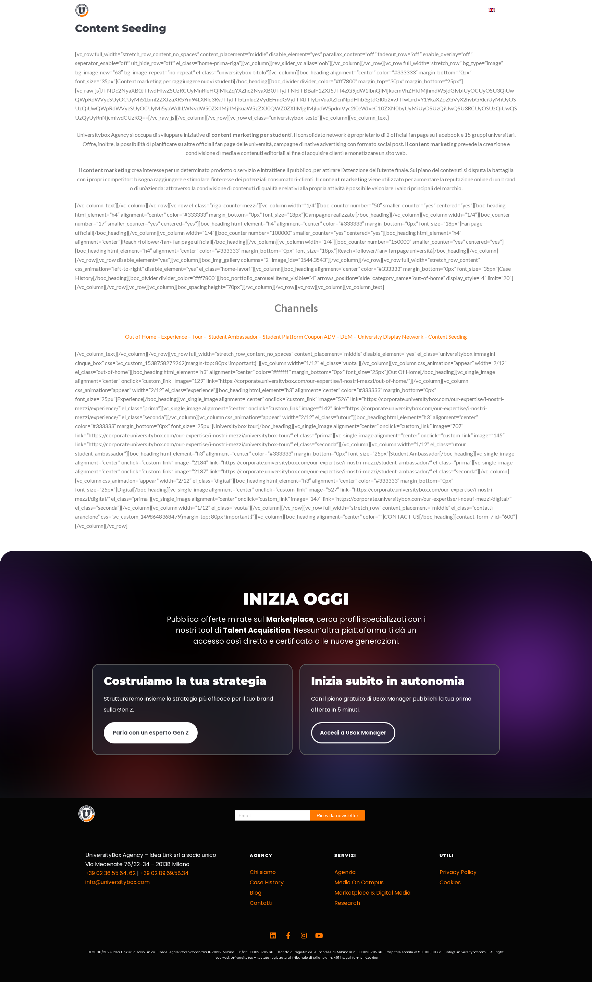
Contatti (458, 10)
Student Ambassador (233, 336)
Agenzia (345, 872)
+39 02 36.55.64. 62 (110, 873)
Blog (424, 10)
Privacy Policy (458, 872)
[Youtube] (319, 936)
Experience (174, 336)
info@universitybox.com (117, 882)
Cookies (450, 882)
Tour (197, 336)
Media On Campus (359, 882)
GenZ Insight (387, 10)
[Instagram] (304, 936)
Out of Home (140, 336)
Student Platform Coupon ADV (299, 336)
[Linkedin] (273, 936)
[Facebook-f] (288, 936)
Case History (339, 10)
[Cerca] (514, 10)
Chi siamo (263, 872)
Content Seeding (447, 336)
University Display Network (390, 336)
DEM (346, 336)
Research (347, 903)
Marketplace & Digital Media (372, 893)
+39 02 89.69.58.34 (164, 873)
